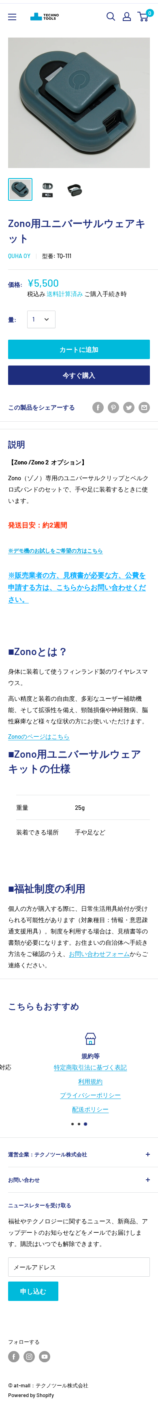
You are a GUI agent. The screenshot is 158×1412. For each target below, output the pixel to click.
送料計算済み (65, 293)
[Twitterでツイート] (129, 407)
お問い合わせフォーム (99, 953)
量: (12, 319)
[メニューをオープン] (12, 17)
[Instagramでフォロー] (29, 1356)
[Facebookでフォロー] (13, 1356)
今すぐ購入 (79, 375)
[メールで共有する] (144, 407)
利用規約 (79, 1081)
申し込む (33, 1291)
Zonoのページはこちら (39, 736)
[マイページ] (127, 16)
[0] (143, 16)
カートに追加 (79, 349)
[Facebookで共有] (98, 407)
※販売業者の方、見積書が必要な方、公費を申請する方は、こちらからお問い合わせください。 (77, 587)
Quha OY (19, 255)
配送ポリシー (79, 1109)
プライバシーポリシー (79, 1095)
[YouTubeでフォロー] (44, 1356)
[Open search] (111, 16)
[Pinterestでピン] (113, 407)
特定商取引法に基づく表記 (79, 1067)
